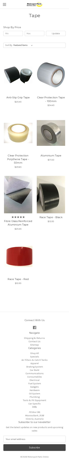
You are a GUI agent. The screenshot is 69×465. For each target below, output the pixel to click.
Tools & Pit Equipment (34, 400)
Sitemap (34, 344)
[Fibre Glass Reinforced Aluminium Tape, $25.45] (18, 194)
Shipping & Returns (34, 338)
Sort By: (9, 45)
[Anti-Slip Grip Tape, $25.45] (18, 75)
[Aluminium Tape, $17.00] (51, 133)
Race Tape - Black (50, 217)
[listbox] (23, 45)
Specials (34, 356)
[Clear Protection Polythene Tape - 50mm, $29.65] (18, 133)
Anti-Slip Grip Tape (18, 97)
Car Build (34, 370)
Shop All (34, 353)
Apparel (34, 363)
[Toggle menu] (4, 4)
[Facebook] (34, 327)
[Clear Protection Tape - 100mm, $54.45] (51, 75)
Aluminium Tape (51, 155)
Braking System (34, 366)
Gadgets (34, 387)
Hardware (34, 390)
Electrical (34, 380)
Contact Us (34, 341)
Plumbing (35, 397)
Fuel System (34, 383)
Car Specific (34, 403)
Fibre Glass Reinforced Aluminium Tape (18, 223)
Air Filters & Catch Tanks (35, 360)
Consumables (34, 376)
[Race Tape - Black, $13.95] (51, 194)
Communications (35, 373)
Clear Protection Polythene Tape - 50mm (18, 159)
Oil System (34, 393)
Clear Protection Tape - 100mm (51, 99)
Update (56, 33)
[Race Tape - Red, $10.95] (18, 256)
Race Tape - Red (18, 279)
